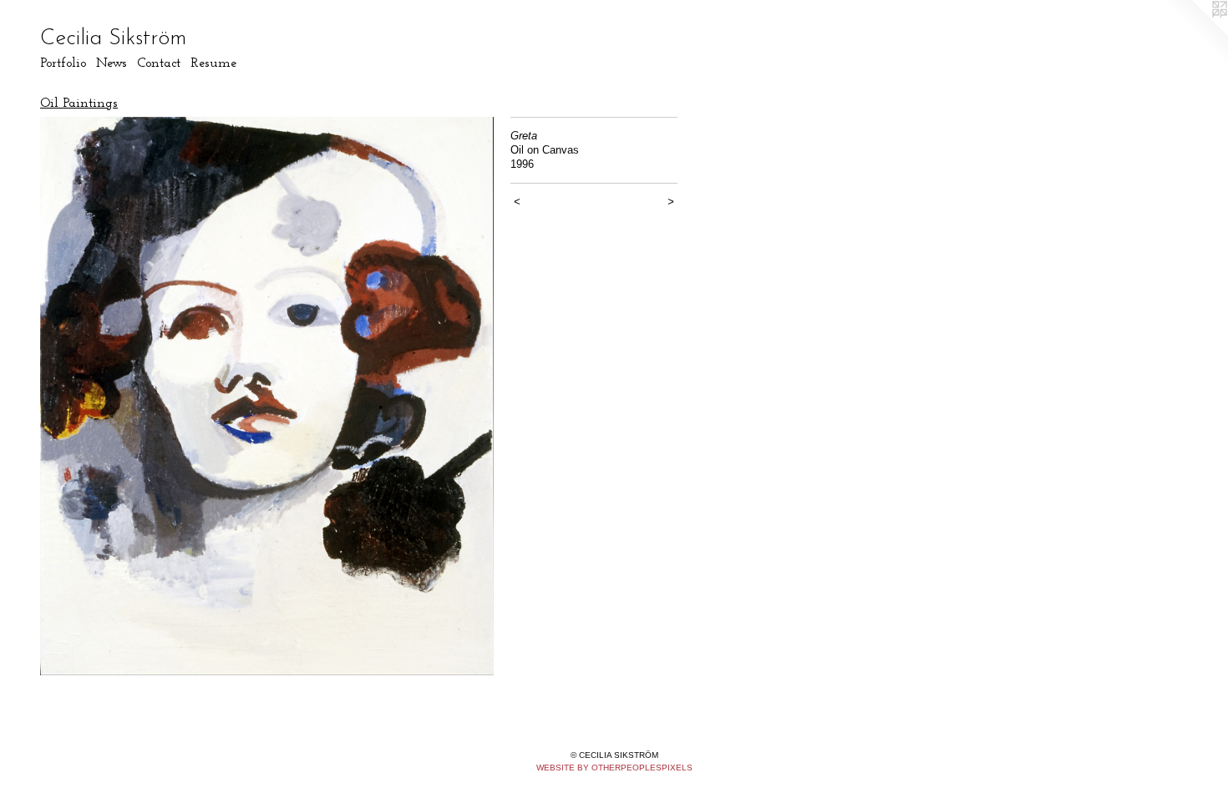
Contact (158, 63)
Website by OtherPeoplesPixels (614, 767)
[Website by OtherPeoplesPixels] (1194, 33)
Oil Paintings (79, 103)
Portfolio (63, 63)
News (111, 63)
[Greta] (267, 396)
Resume (213, 63)
